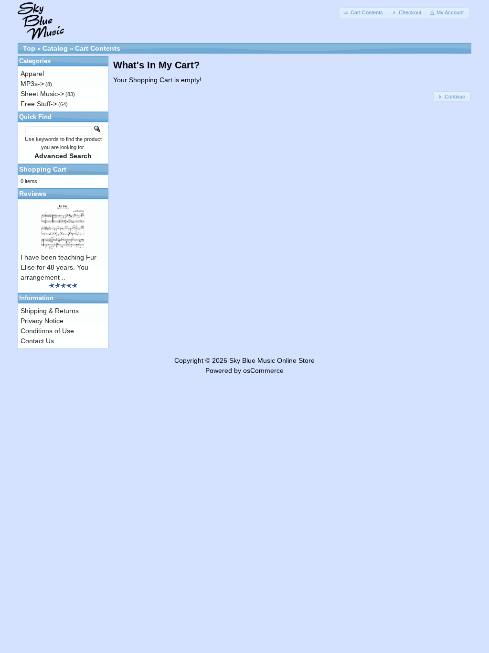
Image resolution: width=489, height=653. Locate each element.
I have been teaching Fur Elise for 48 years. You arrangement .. (58, 267)
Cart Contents (97, 48)
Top (29, 48)
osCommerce (263, 370)
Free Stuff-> (39, 104)
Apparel (32, 73)
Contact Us (37, 341)
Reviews (32, 193)
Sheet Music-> (42, 94)
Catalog (55, 48)
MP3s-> (32, 83)
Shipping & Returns (50, 311)
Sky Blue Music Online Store (272, 360)
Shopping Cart (42, 169)
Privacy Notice (42, 321)
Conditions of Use (47, 331)
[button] (364, 12)
